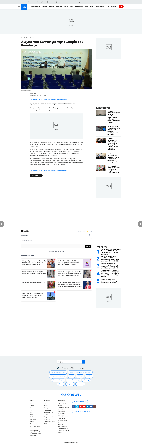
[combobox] (81, 2)
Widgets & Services (49, 417)
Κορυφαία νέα (103, 108)
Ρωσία (61, 384)
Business (59, 6)
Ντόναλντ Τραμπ (58, 380)
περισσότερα (61, 400)
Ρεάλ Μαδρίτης (36, 175)
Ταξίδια (66, 6)
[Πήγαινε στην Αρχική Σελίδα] (24, 7)
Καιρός (46, 408)
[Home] (21, 37)
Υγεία (91, 6)
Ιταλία (71, 376)
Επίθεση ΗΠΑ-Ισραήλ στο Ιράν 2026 (80, 372)
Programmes (33, 424)
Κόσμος (51, 6)
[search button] (73, 2)
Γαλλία (80, 376)
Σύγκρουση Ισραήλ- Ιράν (58, 372)
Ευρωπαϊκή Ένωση (73, 380)
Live (121, 6)
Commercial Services (63, 407)
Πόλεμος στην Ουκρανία (58, 376)
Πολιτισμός (79, 6)
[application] (56, 69)
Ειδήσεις (26, 37)
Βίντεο (32, 421)
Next (71, 6)
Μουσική (86, 380)
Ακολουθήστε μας (49, 412)
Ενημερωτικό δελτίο (80, 411)
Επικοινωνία (61, 418)
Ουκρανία (80, 384)
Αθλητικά (32, 37)
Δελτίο (45, 405)
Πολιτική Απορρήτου (63, 416)
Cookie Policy (61, 413)
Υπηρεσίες (47, 400)
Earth (86, 6)
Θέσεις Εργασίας (62, 420)
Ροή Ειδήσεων (35, 6)
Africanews (47, 419)
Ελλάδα (89, 376)
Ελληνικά (22, 2)
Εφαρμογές (47, 414)
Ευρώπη (44, 6)
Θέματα (32, 400)
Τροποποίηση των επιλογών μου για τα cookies (63, 430)
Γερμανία (70, 384)
